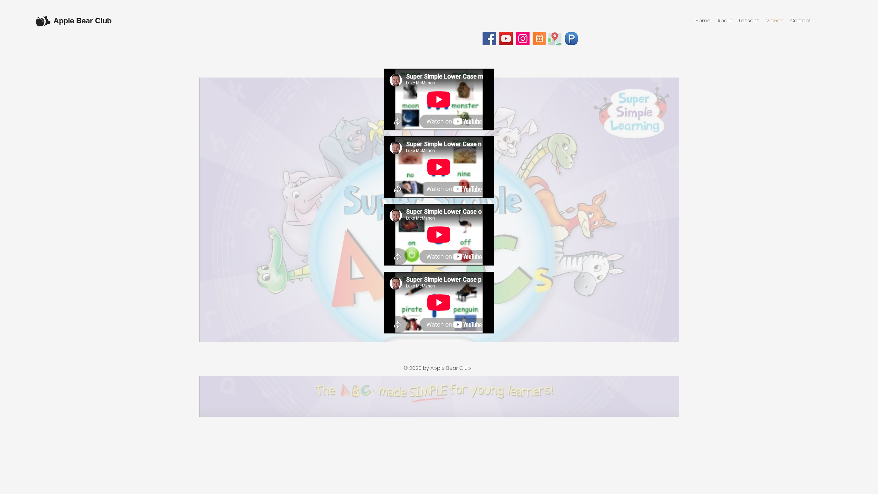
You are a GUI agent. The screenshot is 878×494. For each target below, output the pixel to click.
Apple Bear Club (82, 20)
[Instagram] (523, 38)
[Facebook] (489, 38)
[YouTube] (506, 38)
